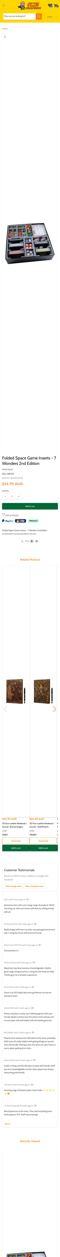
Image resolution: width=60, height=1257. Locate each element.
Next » (8, 1124)
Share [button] (27, 541)
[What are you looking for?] (39, 16)
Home (5, 28)
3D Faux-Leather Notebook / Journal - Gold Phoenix (42, 825)
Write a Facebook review (34, 886)
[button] (3, 6)
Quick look (16, 841)
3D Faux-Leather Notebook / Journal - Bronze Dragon (14, 825)
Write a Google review (14, 886)
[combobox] (22, 16)
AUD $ (49, 17)
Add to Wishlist (11, 515)
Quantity (5, 491)
